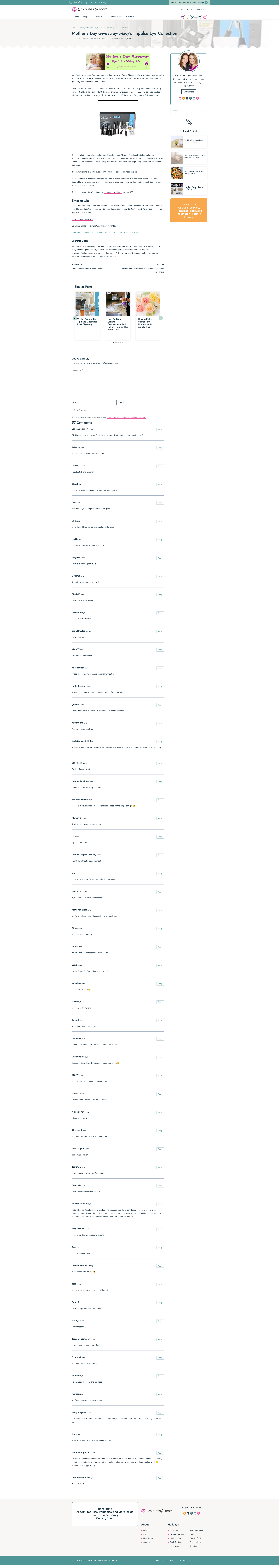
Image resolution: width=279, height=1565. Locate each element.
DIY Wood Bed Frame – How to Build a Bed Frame (195, 157)
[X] (192, 17)
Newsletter (148, 1538)
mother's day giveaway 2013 (128, 232)
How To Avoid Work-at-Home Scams (88, 267)
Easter (192, 1534)
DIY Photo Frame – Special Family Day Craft (194, 188)
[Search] (203, 110)
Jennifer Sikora (83, 39)
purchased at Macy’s (113, 192)
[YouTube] (200, 17)
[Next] (161, 318)
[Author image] (73, 38)
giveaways (77, 232)
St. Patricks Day (177, 1534)
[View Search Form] (205, 17)
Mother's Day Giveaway (106, 232)
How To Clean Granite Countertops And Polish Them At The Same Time (118, 324)
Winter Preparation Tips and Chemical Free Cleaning (87, 322)
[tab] (113, 342)
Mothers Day (175, 1538)
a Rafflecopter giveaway (82, 219)
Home (76, 17)
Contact (190, 9)
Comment (78, 370)
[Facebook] (187, 17)
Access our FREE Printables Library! (187, 2)
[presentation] (87, 304)
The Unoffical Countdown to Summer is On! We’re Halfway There (142, 268)
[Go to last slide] (75, 318)
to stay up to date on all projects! (91, 2)
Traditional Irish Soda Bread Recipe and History (194, 141)
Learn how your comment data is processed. (126, 417)
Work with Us (175, 1560)
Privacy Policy (189, 1560)
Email (123, 402)
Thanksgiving (195, 1542)
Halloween (174, 1546)
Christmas (194, 1546)
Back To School (176, 1542)
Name (76, 402)
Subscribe (200, 9)
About (181, 9)
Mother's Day (89, 232)
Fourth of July (196, 1538)
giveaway (118, 209)
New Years (174, 1530)
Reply (160, 429)
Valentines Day (196, 1530)
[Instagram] (196, 17)
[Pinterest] (183, 17)
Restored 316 (111, 1560)
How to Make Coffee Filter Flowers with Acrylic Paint (145, 323)
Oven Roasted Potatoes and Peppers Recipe (194, 172)
